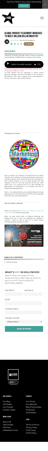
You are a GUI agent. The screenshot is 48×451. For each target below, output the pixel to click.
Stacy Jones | (15, 40)
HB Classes (7, 404)
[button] (8, 64)
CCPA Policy (31, 430)
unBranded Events (10, 430)
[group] (24, 64)
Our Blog (6, 401)
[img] (35, 64)
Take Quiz (24, 6)
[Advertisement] (24, 105)
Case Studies (8, 425)
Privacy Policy (31, 427)
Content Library (9, 410)
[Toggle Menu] (42, 18)
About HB (7, 422)
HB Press (6, 427)
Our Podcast (8, 407)
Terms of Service (32, 425)
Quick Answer (11, 262)
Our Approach (31, 404)
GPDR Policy (31, 433)
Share (30, 44)
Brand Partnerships (33, 407)
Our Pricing (30, 401)
